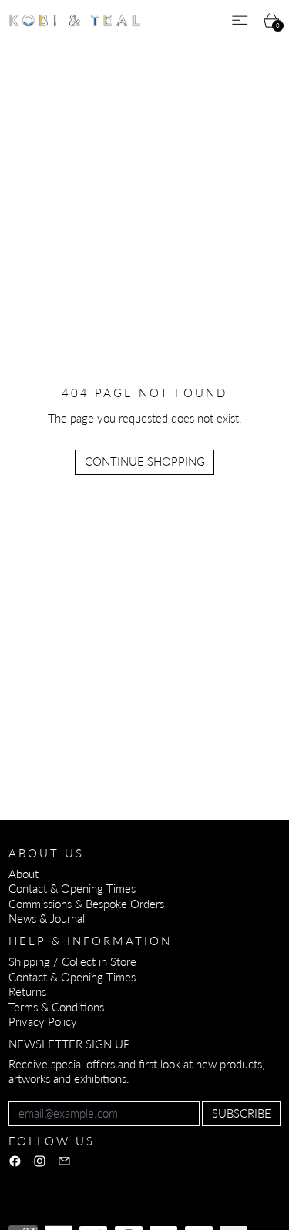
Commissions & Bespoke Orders (86, 904)
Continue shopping (145, 461)
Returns (27, 991)
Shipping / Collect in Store (72, 961)
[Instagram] (39, 1161)
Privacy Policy (42, 1021)
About (23, 874)
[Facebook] (15, 1161)
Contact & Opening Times (72, 888)
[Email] (64, 1161)
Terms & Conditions (56, 1007)
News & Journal (46, 918)
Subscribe (241, 1113)
